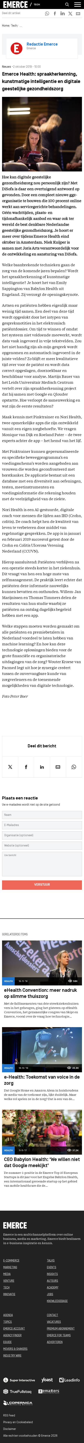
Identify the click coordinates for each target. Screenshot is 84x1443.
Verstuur (42, 885)
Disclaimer (9, 1429)
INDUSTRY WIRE (12, 1355)
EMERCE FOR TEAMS (59, 1335)
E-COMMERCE (11, 1260)
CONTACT (52, 1315)
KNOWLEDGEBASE (57, 1301)
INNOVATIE (9, 1294)
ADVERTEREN (55, 1342)
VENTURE (8, 1281)
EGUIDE (7, 1342)
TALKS (51, 1260)
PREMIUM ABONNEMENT (61, 1328)
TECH (6, 1287)
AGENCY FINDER (12, 1335)
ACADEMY (52, 1287)
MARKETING (10, 1267)
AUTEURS (52, 1281)
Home (5, 25)
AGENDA (8, 1315)
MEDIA (7, 1274)
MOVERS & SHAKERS (15, 1349)
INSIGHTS (52, 1274)
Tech (37, 4)
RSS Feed (9, 1415)
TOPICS (7, 1322)
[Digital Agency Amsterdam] (19, 1380)
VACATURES (54, 1322)
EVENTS (51, 1267)
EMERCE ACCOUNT (14, 1328)
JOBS (50, 1294)
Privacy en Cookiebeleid (18, 1422)
